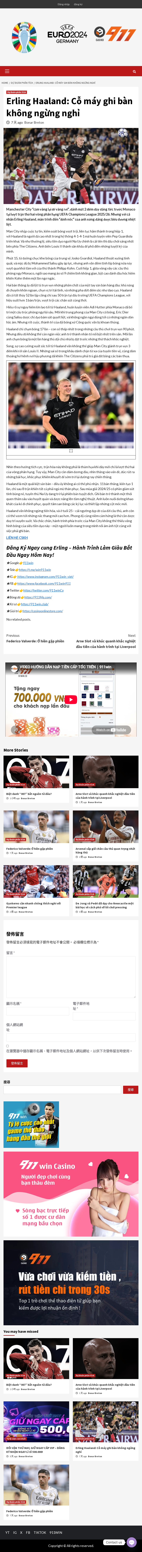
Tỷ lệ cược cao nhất (16, 1438)
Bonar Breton (34, 122)
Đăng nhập (64, 4)
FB (28, 1532)
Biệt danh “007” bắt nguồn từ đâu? (29, 794)
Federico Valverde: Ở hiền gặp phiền (35, 638)
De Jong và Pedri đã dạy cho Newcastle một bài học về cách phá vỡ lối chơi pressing (105, 905)
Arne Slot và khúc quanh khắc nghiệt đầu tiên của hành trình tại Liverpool (106, 641)
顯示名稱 (13, 1004)
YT (7, 1532)
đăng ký (78, 4)
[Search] (134, 71)
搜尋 (7, 1082)
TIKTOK (40, 1532)
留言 (10, 953)
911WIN (56, 1532)
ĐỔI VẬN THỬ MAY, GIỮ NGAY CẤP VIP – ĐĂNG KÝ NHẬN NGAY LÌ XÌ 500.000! (35, 1450)
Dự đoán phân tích (16, 92)
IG (15, 1532)
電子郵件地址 (81, 1006)
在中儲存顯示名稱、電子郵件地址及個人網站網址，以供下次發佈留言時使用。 (69, 1051)
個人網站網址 (14, 1027)
